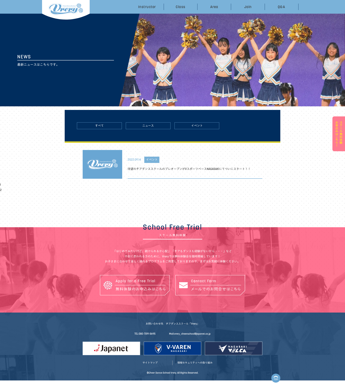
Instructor (147, 6)
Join (248, 6)
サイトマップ (150, 362)
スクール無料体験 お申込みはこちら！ (339, 134)
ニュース (148, 126)
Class (180, 6)
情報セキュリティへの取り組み (195, 362)
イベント (197, 126)
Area (214, 6)
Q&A (281, 6)
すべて (99, 126)
